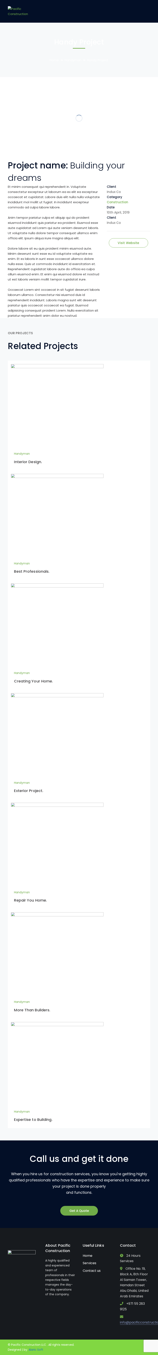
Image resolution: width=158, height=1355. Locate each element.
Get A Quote (79, 1211)
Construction (117, 202)
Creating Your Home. (33, 681)
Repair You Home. (30, 900)
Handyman (73, 60)
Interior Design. (28, 461)
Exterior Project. (28, 790)
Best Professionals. (31, 571)
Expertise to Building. (33, 1119)
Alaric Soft (36, 1350)
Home (54, 60)
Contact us (92, 1270)
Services (89, 1263)
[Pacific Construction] (18, 11)
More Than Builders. (32, 1010)
